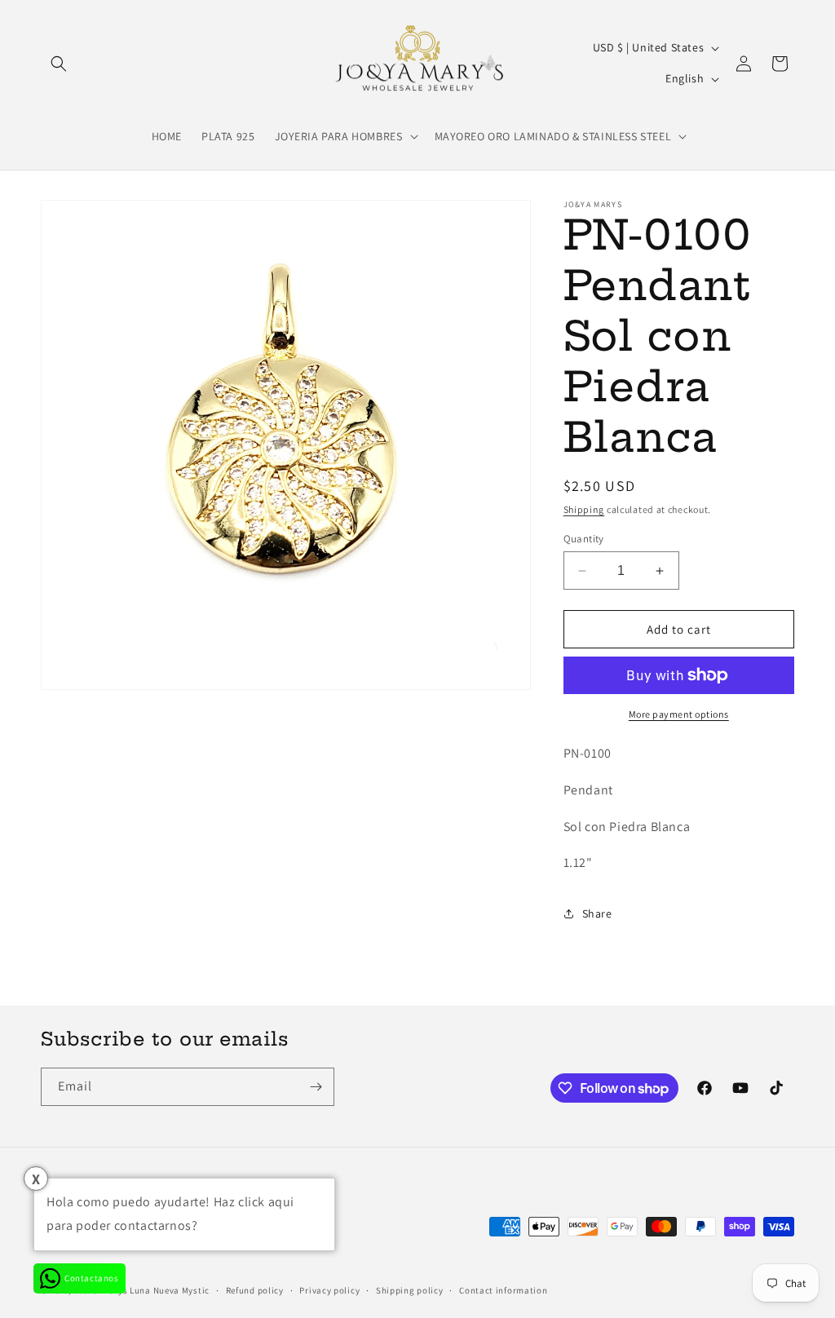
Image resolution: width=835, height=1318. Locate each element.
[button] (59, 64)
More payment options (679, 714)
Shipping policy (410, 1290)
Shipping (584, 509)
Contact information (503, 1290)
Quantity (583, 539)
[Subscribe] (316, 1087)
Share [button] (597, 913)
